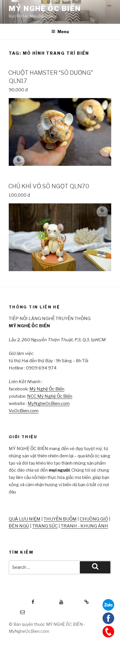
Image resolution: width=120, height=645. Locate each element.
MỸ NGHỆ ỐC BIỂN (45, 8)
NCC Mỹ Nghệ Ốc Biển (49, 396)
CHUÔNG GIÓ (94, 519)
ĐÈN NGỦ (19, 526)
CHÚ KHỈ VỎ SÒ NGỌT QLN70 (48, 186)
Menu (63, 31)
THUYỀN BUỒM (60, 519)
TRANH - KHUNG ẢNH (84, 526)
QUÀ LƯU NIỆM (24, 519)
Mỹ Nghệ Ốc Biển (46, 389)
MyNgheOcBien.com (49, 403)
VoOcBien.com (23, 410)
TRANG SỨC (45, 526)
